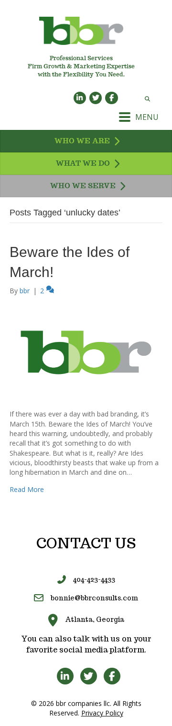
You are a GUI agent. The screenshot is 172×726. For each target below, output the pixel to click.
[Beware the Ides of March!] (86, 351)
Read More (27, 489)
